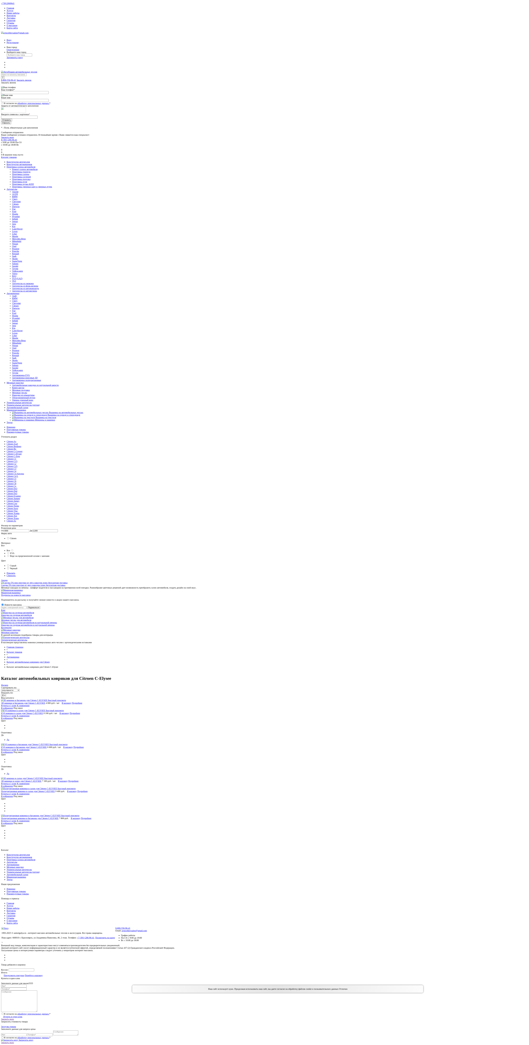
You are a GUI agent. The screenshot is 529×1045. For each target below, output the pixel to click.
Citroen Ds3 (12, 488)
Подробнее (77, 703)
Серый (13, 565)
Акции (4, 580)
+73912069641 (7, 3)
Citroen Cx (11, 486)
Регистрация (12, 42)
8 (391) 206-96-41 (9, 140)
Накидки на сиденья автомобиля (16, 615)
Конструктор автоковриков (19, 857)
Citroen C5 (11, 478)
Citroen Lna (12, 503)
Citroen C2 (11, 464)
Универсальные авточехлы (19, 869)
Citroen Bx (11, 449)
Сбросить (11, 575)
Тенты (10, 879)
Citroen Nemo (13, 506)
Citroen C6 (11, 481)
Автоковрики (13, 864)
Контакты (11, 15)
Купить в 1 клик (8, 705)
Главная (10, 8)
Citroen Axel (12, 444)
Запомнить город (15, 57)
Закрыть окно (7, 137)
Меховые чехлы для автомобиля (16, 620)
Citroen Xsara (13, 518)
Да (8, 740)
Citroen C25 (12, 466)
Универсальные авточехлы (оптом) (23, 872)
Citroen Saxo (12, 508)
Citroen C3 (11, 469)
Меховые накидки (9, 632)
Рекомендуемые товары (18, 432)
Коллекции (6, 627)
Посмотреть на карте (105, 938)
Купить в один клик (12, 1017)
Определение (13, 50)
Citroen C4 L (12, 476)
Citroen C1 (11, 459)
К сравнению (23, 705)
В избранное (7, 708)
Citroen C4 (11, 471)
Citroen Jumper (13, 498)
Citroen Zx (11, 521)
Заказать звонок (24, 80)
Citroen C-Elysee (14, 454)
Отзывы (10, 23)
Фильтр (4, 685)
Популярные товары (16, 429)
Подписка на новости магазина (16, 595)
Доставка (11, 18)
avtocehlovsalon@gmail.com (16, 33)
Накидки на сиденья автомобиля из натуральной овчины (28, 625)
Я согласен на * (27, 1014)
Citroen (13, 538)
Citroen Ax (11, 441)
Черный (13, 568)
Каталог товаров (9, 157)
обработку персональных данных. (33, 103)
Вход (9, 40)
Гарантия (11, 20)
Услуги (10, 10)
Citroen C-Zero (13, 456)
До (31, 530)
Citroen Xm (12, 516)
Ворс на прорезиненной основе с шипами (29, 556)
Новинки (11, 427)
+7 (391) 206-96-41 (85, 938)
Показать (11, 573)
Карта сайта (12, 28)
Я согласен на (27, 103)
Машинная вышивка (11, 592)
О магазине (12, 25)
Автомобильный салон (17, 874)
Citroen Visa (12, 511)
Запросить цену (25, 1040)
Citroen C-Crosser (14, 451)
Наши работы (13, 13)
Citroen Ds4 (12, 491)
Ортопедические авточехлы (14, 640)
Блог (3, 610)
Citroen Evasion (14, 496)
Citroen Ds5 (12, 493)
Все (8, 550)
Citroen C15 (12, 461)
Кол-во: (5, 970)
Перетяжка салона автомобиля (21, 859)
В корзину (66, 703)
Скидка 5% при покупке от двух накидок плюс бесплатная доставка (33, 585)
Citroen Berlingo (14, 446)
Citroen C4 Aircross (15, 474)
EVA (12, 553)
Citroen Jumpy (13, 501)
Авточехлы (12, 862)
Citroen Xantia (13, 513)
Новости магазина (13, 605)
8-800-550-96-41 (8, 80)
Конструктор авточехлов (18, 855)
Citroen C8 (11, 483)
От (2, 530)
